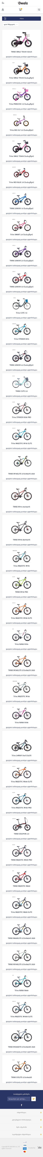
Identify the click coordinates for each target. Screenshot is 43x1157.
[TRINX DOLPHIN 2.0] (21, 824)
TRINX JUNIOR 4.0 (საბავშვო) (21, 365)
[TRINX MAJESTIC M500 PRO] (21, 850)
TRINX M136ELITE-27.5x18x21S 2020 (21, 670)
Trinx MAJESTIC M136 (21, 696)
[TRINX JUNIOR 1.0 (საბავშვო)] (21, 199)
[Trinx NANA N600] (21, 981)
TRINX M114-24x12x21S (21, 507)
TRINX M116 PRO (21, 592)
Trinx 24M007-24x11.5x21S (21, 755)
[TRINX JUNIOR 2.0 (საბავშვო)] (21, 251)
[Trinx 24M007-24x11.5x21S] (21, 742)
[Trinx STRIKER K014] (21, 329)
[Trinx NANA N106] (21, 713)
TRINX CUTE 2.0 (22, 391)
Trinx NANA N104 (21, 644)
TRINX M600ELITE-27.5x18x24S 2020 (21, 938)
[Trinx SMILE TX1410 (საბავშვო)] (21, 68)
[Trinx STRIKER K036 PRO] (21, 408)
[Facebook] (21, 1105)
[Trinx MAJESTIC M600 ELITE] (21, 902)
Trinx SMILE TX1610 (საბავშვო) (21, 156)
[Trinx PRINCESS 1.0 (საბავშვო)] (21, 94)
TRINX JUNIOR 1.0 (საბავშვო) (21, 208)
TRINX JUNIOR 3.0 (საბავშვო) (21, 287)
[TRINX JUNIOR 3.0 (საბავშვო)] (21, 277)
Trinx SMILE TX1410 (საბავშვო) (21, 78)
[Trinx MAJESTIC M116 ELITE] (21, 434)
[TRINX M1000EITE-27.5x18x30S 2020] (21, 1035)
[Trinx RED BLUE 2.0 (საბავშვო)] (21, 173)
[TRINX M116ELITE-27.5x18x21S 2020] (21, 462)
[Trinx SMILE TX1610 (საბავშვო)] (21, 147)
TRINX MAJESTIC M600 (21, 886)
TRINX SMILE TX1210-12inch (21, 52)
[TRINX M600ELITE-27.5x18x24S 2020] (21, 929)
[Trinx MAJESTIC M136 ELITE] (21, 608)
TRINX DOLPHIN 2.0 (21, 834)
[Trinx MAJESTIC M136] (21, 687)
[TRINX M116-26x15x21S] (21, 526)
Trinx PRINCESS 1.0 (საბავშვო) (21, 104)
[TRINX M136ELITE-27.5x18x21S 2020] (21, 661)
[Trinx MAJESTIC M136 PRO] (21, 798)
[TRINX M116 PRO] (21, 582)
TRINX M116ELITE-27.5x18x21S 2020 (21, 474)
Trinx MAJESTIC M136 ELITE (21, 618)
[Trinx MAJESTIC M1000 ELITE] (21, 1007)
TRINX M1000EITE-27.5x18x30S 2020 (21, 1047)
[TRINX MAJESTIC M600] (21, 876)
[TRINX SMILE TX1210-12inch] (21, 40)
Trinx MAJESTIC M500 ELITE (21, 782)
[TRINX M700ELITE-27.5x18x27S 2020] (21, 955)
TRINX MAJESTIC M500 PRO (21, 860)
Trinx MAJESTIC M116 (21, 566)
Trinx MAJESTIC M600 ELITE (21, 912)
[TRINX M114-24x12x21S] (21, 493)
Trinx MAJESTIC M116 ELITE (21, 443)
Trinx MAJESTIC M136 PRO (21, 808)
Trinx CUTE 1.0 (21, 313)
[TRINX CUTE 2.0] (21, 381)
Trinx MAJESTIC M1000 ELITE (21, 1017)
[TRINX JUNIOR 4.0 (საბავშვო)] (21, 355)
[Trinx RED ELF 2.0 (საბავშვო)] (21, 120)
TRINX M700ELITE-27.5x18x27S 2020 (21, 964)
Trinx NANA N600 (21, 990)
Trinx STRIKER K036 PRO (21, 417)
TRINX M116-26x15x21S (21, 540)
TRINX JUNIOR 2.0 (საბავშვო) (21, 261)
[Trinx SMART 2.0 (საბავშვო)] (21, 225)
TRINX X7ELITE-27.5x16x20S (21, 1077)
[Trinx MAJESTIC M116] (21, 556)
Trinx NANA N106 (21, 722)
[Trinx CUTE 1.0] (21, 303)
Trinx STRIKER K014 (21, 339)
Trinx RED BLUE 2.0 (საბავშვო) (21, 182)
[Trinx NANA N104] (21, 634)
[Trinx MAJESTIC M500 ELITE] (21, 772)
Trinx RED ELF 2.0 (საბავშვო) (21, 130)
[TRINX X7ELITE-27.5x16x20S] (21, 1065)
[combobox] (11, 24)
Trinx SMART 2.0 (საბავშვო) (21, 234)
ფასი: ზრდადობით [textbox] (10, 24)
